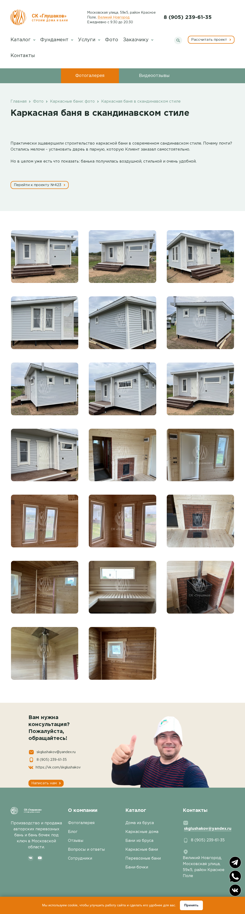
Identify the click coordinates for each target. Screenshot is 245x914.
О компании (82, 810)
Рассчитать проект (209, 39)
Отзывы (75, 841)
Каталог (21, 40)
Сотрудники (80, 858)
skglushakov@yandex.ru (56, 752)
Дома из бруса (139, 823)
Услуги (87, 40)
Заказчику (136, 40)
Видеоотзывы (154, 76)
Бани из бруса (139, 841)
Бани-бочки (136, 867)
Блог (73, 832)
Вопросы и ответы (86, 849)
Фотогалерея (90, 76)
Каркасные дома (141, 832)
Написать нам (44, 783)
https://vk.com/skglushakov (58, 767)
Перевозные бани (143, 858)
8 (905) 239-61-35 (188, 17)
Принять (191, 905)
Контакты (23, 55)
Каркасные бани (141, 849)
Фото (111, 40)
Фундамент (55, 40)
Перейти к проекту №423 (38, 185)
